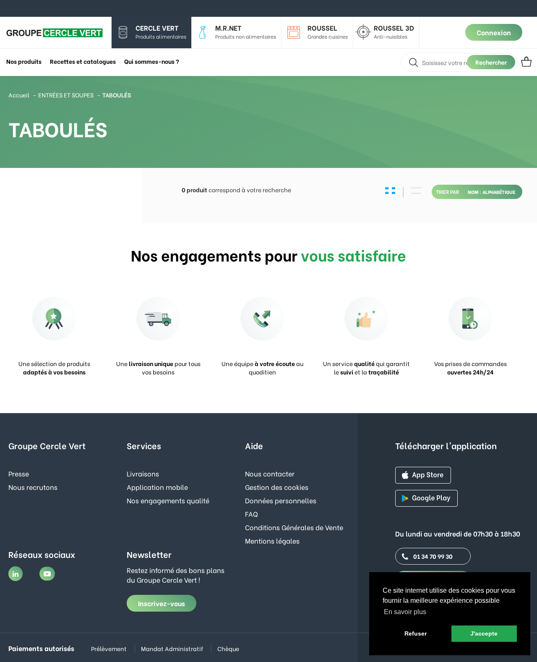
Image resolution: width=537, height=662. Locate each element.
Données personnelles (280, 500)
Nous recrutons (32, 487)
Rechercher (491, 62)
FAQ (251, 513)
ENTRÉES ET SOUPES (66, 94)
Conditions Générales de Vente (294, 527)
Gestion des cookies (276, 487)
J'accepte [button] (484, 633)
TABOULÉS (116, 94)
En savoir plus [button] (405, 611)
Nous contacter (270, 473)
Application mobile (157, 487)
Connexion (494, 32)
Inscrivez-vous (161, 603)
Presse (18, 473)
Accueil (18, 94)
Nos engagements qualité (168, 500)
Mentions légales (272, 540)
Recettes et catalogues (83, 61)
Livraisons (143, 473)
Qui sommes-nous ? (151, 61)
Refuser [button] (415, 633)
